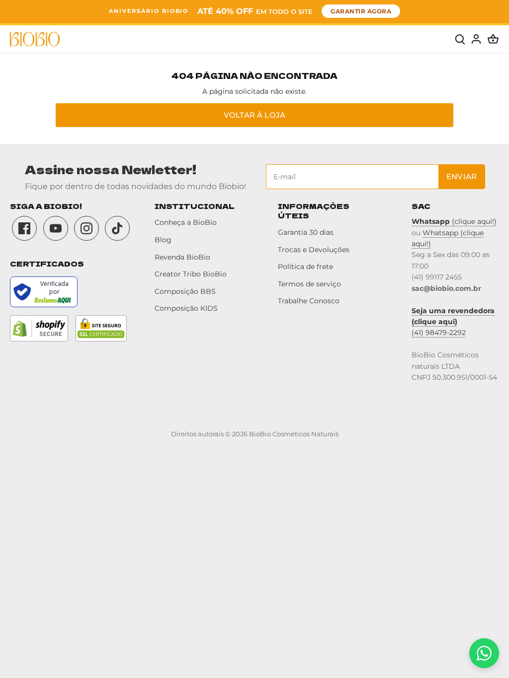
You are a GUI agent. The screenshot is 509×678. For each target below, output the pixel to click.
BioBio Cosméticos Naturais (294, 434)
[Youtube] (55, 228)
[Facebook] (24, 228)
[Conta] (476, 39)
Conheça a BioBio (186, 222)
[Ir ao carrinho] (493, 39)
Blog (163, 239)
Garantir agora (361, 11)
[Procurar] (460, 39)
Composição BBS (185, 291)
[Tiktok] (117, 228)
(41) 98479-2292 (439, 332)
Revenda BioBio (182, 257)
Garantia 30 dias (306, 232)
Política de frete (305, 266)
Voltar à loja (254, 115)
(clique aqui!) (454, 221)
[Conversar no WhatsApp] (484, 653)
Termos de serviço (309, 283)
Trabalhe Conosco (308, 300)
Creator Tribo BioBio (191, 274)
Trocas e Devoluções (313, 249)
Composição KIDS (186, 308)
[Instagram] (86, 228)
